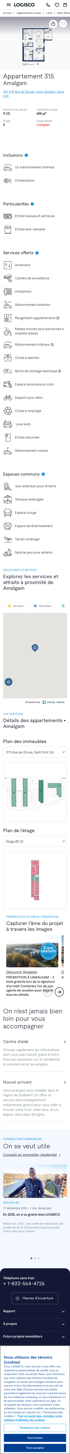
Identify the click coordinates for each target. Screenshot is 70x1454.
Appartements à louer (29, 13)
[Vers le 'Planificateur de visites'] (65, 5)
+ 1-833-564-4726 (24, 1283)
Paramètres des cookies (35, 1427)
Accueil (7, 13)
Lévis (49, 13)
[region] (35, 1400)
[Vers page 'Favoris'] (57, 5)
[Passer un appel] (48, 5)
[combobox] (35, 752)
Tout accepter (35, 1447)
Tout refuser (35, 1437)
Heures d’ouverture (38, 1298)
